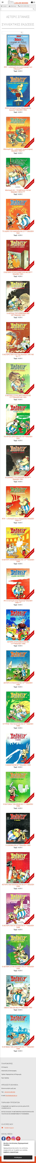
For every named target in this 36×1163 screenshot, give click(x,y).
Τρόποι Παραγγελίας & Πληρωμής (11, 1074)
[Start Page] (18, 2)
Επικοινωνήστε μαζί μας (8, 1088)
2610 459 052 (24, 6)
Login (4, 6)
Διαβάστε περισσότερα (11, 1152)
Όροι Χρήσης (5, 1078)
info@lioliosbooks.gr (11, 1095)
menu (2, 2)
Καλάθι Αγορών (8, 1128)
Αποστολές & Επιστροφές (9, 1070)
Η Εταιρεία (4, 1067)
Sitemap (13, 6)
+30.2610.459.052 (9, 1092)
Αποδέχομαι (18, 1157)
